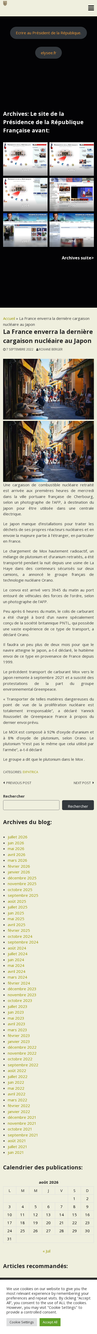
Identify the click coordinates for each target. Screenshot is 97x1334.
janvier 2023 (19, 1041)
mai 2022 (16, 1088)
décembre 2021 (22, 1117)
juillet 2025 (17, 906)
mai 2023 (16, 1018)
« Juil (46, 1251)
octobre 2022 (20, 1058)
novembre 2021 (22, 1123)
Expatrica (30, 772)
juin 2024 (16, 959)
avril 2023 (16, 1023)
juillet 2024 (17, 953)
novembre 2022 (22, 1053)
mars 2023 (17, 1029)
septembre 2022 (23, 1064)
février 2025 (19, 930)
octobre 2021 (20, 1128)
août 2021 (17, 1140)
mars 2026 (17, 860)
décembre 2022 (22, 1047)
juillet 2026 (17, 836)
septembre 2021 (23, 1134)
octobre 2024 (20, 936)
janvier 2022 (19, 1111)
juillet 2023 (17, 1006)
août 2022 (17, 1070)
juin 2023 (16, 1012)
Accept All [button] (50, 1322)
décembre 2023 (22, 988)
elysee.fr (48, 52)
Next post (82, 782)
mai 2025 (16, 918)
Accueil (9, 318)
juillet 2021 (17, 1146)
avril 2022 (16, 1093)
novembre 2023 (22, 994)
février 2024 (19, 983)
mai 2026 (16, 848)
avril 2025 (16, 924)
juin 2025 (16, 912)
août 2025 (17, 901)
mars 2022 (17, 1099)
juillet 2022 (17, 1076)
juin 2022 (16, 1082)
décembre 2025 (22, 877)
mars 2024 (17, 977)
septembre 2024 (23, 942)
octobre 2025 (20, 889)
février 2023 (19, 1035)
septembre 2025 (23, 895)
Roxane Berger (51, 349)
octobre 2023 (20, 1000)
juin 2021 (16, 1152)
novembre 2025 (22, 883)
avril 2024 (16, 971)
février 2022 (19, 1105)
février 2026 (19, 866)
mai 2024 (16, 965)
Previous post (18, 782)
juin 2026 (16, 842)
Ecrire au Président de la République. (48, 32)
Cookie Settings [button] (22, 1322)
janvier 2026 (19, 871)
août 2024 (17, 948)
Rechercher (14, 796)
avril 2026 (16, 854)
